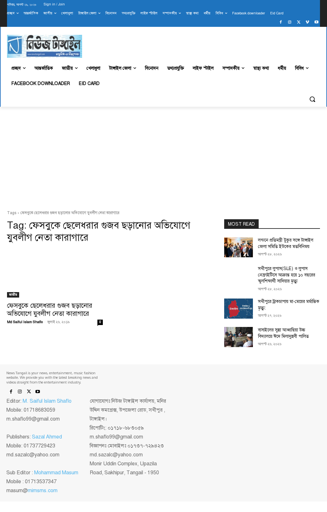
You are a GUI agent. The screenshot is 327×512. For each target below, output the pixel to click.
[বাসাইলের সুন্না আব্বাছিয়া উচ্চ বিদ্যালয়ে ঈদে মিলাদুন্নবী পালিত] (238, 337)
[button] (312, 99)
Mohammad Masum (56, 472)
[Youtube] (316, 22)
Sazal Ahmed (47, 437)
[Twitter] (298, 22)
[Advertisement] (163, 158)
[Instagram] (289, 22)
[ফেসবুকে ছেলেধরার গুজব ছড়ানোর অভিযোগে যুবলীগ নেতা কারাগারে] (55, 274)
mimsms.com (42, 490)
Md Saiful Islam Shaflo (25, 322)
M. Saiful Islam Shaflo (47, 401)
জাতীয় (13, 294)
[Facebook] (281, 22)
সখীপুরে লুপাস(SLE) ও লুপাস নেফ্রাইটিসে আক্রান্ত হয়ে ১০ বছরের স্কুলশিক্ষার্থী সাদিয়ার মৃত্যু (286, 275)
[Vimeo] (307, 22)
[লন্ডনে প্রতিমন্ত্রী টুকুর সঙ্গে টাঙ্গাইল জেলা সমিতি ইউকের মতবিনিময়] (238, 247)
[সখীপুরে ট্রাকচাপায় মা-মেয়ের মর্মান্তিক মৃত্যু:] (238, 309)
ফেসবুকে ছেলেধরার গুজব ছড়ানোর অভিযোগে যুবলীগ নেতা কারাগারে (49, 309)
